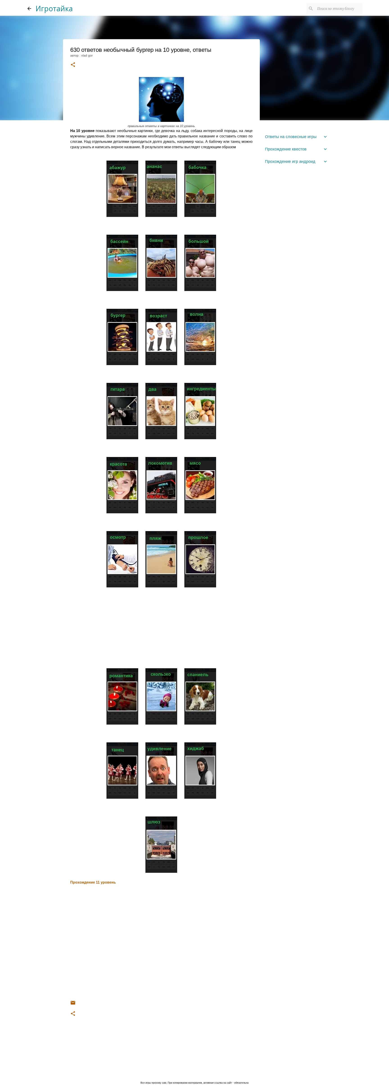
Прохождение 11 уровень (93, 882)
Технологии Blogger (197, 1073)
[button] (73, 65)
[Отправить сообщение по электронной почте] (73, 1004)
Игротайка (54, 8)
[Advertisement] (161, 625)
